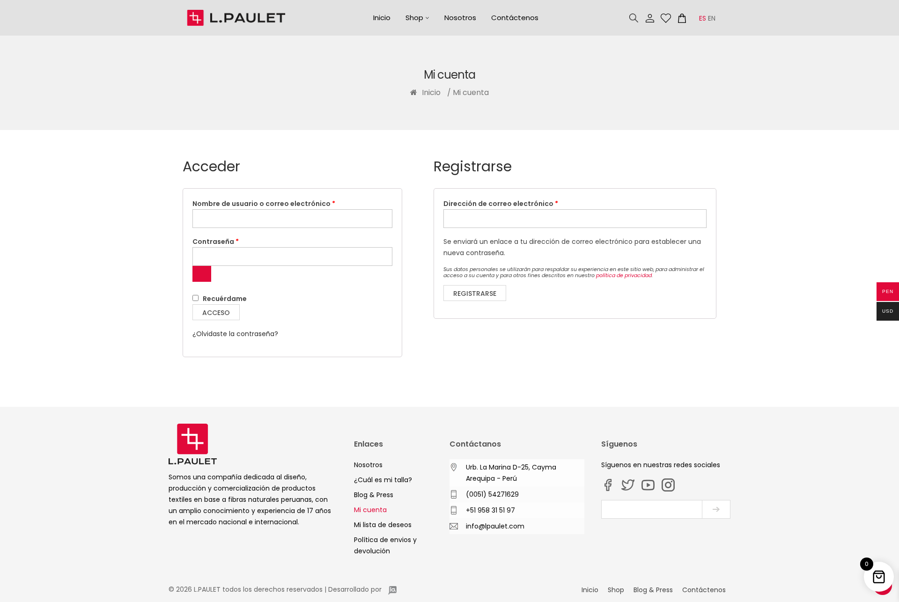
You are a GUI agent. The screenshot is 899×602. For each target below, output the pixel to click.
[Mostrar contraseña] (201, 274)
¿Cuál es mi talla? (383, 480)
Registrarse (474, 293)
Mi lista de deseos (666, 18)
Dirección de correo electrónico (520, 203)
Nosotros (460, 17)
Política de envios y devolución (385, 545)
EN (711, 18)
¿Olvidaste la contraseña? (235, 333)
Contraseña (235, 241)
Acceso (216, 312)
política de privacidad (624, 275)
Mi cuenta (650, 18)
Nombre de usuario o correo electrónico (284, 203)
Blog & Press (373, 494)
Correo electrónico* (651, 509)
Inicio (382, 17)
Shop (414, 17)
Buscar (634, 18)
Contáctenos (514, 17)
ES (702, 18)
